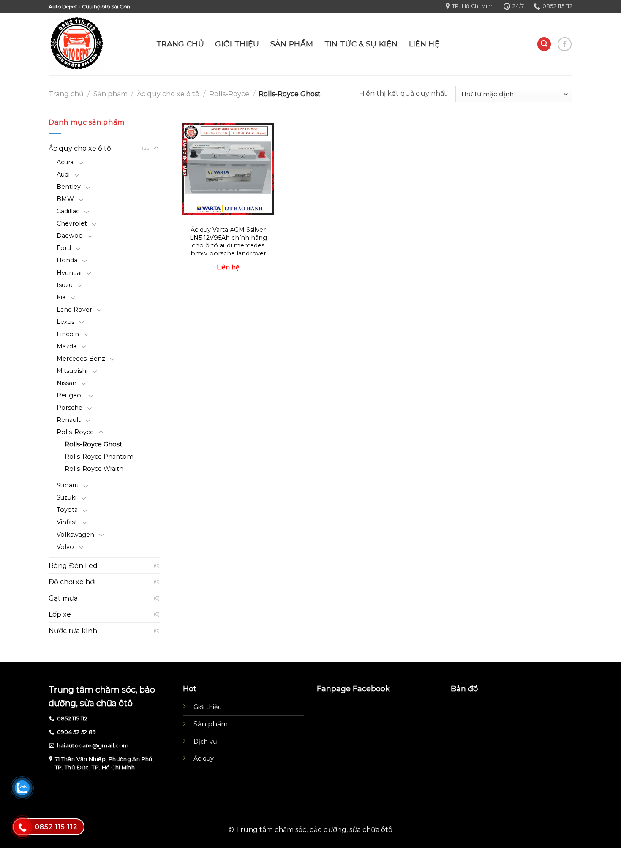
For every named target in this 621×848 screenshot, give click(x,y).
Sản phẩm (110, 94)
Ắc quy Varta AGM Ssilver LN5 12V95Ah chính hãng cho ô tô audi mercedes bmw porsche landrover (228, 241)
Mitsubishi (72, 371)
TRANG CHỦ (180, 43)
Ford (64, 248)
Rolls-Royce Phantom (99, 456)
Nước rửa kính (73, 631)
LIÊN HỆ (424, 43)
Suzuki (66, 497)
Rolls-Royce (229, 94)
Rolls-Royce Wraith (94, 469)
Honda (67, 260)
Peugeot (70, 395)
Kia (61, 297)
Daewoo (70, 235)
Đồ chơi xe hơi (72, 582)
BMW (65, 199)
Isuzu (65, 285)
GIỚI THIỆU (237, 43)
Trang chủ (66, 94)
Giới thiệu (207, 707)
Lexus (65, 322)
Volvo (65, 547)
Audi (63, 174)
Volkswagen (75, 534)
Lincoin (68, 334)
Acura (65, 162)
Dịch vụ (205, 741)
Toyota (67, 510)
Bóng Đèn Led (73, 566)
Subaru (68, 485)
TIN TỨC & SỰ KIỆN (361, 43)
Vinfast (67, 522)
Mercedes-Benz (81, 358)
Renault (69, 420)
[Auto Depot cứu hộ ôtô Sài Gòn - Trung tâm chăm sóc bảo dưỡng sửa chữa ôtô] (96, 44)
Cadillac (68, 211)
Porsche (69, 407)
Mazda (66, 346)
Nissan (66, 383)
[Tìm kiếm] (544, 44)
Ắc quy (203, 758)
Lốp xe (60, 614)
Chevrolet (72, 223)
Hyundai (69, 273)
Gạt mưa (63, 598)
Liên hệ (228, 267)
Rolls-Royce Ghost (93, 444)
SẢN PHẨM (291, 43)
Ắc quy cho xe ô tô (168, 94)
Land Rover (74, 309)
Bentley (69, 186)
